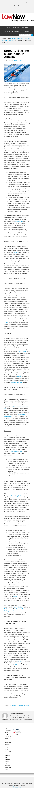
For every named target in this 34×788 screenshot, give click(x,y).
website (15, 596)
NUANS (6, 322)
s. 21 (19, 661)
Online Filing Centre (16, 496)
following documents (16, 451)
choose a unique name (19, 294)
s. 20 (15, 665)
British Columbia (17, 607)
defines (10, 524)
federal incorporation (16, 382)
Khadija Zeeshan (18, 60)
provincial (16, 252)
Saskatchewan (8, 609)
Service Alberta (22, 351)
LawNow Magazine (17, 19)
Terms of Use (17, 787)
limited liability (19, 221)
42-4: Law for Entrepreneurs (20, 705)
